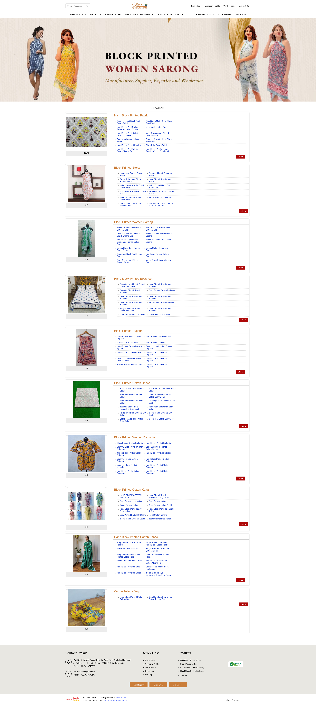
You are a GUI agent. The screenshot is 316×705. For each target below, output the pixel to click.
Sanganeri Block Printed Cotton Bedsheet (130, 309)
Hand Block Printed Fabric (83, 14)
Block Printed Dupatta (202, 14)
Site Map (148, 675)
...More (240, 157)
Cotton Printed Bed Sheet (160, 314)
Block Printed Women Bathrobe (134, 437)
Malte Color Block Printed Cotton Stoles (131, 198)
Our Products (229, 6)
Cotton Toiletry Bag (126, 591)
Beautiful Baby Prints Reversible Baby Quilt (129, 408)
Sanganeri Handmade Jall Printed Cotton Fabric (128, 556)
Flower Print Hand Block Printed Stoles (130, 180)
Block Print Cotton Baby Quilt (161, 419)
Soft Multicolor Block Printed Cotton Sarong (158, 229)
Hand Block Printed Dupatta (129, 352)
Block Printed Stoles (110, 14)
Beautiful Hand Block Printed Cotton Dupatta (129, 359)
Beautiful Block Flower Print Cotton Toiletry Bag (161, 598)
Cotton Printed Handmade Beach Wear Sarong (128, 235)
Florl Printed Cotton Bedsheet (162, 302)
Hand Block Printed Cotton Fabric (136, 537)
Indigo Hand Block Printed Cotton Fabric (157, 550)
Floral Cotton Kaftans (158, 515)
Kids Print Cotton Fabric (127, 549)
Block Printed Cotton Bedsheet (162, 290)
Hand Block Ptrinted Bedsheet (133, 314)
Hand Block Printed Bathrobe (158, 443)
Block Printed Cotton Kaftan (132, 489)
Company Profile (212, 6)
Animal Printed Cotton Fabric (129, 561)
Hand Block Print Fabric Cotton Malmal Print (127, 150)
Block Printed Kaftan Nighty (161, 505)
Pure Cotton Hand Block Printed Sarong (127, 261)
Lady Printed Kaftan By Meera (133, 515)
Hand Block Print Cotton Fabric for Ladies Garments (128, 128)
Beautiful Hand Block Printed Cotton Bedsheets (132, 285)
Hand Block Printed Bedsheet (173, 14)
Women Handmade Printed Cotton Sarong (129, 229)
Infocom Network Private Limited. (115, 700)
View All (183, 675)
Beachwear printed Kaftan (160, 519)
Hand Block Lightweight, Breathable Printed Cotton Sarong (128, 242)
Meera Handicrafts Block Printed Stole (130, 204)
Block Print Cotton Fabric (157, 145)
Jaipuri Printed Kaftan (129, 505)
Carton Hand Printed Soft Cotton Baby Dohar (160, 396)
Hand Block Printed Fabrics (129, 145)
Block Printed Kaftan (158, 501)
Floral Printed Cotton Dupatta (129, 364)
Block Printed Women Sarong (139, 14)
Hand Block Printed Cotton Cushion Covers (128, 134)
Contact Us (244, 6)
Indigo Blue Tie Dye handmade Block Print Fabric (158, 574)
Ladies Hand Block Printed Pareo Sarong (128, 249)
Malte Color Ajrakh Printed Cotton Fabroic (157, 134)
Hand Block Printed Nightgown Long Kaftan (159, 496)
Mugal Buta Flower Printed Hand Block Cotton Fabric (157, 544)
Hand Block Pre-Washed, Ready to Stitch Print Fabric (158, 150)
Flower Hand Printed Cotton (161, 197)
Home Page (196, 6)
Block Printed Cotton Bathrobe (130, 443)
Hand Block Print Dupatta (128, 342)
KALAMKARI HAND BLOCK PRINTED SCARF (161, 204)
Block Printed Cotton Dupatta (158, 336)
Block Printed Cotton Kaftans (132, 519)
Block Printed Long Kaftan (131, 501)
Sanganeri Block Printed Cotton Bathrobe (156, 448)
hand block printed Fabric (157, 127)
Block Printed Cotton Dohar (231, 14)
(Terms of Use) (121, 698)
